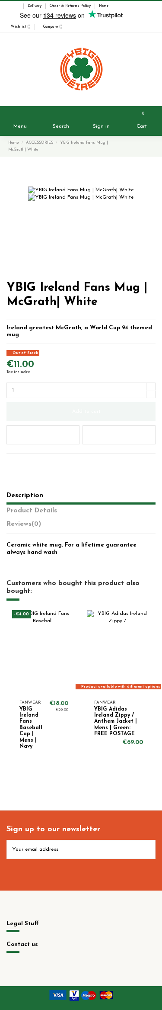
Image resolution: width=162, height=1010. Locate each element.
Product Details (31, 510)
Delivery (35, 6)
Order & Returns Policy (71, 6)
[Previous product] (143, 147)
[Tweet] (19, 462)
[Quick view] (70, 651)
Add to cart (86, 411)
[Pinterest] (27, 462)
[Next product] (151, 147)
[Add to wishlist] (42, 434)
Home (103, 6)
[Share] (10, 462)
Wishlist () (21, 27)
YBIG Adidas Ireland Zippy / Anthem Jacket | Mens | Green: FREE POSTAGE (115, 722)
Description (24, 495)
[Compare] (70, 636)
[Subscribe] (148, 849)
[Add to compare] (119, 434)
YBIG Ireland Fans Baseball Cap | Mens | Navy (30, 728)
